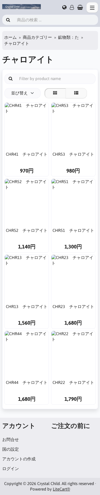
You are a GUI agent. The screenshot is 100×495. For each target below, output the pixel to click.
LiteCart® (61, 489)
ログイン (10, 468)
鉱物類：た (68, 37)
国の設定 (10, 449)
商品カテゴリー (37, 37)
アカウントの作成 (19, 458)
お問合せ (10, 439)
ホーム (10, 37)
